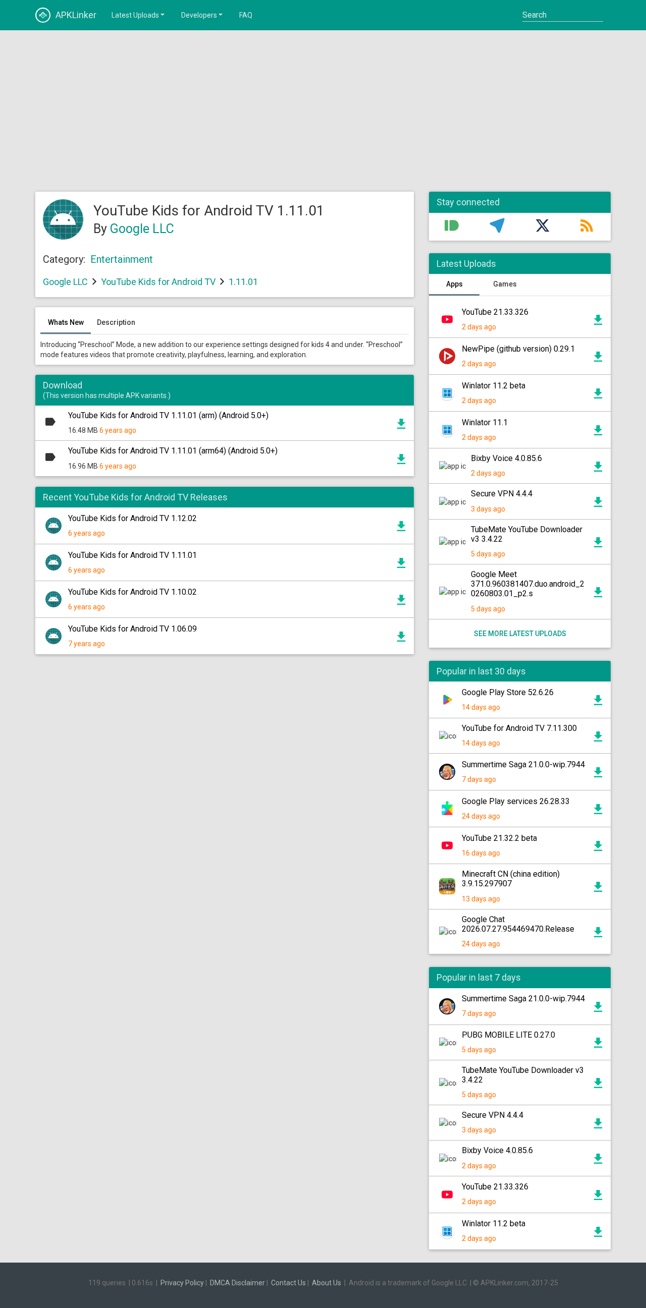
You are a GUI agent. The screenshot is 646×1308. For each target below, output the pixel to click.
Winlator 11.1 (485, 422)
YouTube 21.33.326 (495, 312)
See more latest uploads (520, 634)
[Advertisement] (323, 111)
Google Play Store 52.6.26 (508, 692)
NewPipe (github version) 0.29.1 (518, 349)
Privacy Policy (182, 1283)
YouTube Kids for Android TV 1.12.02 (132, 518)
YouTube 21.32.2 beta (499, 838)
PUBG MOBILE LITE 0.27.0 (508, 1035)
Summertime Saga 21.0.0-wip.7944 (523, 764)
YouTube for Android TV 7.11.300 (519, 728)
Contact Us (288, 1283)
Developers (199, 15)
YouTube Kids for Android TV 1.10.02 (132, 592)
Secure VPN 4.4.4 (501, 493)
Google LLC (142, 228)
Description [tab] (116, 322)
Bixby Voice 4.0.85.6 (506, 458)
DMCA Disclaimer (237, 1283)
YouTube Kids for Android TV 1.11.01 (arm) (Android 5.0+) (168, 415)
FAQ (245, 15)
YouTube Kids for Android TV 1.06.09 (132, 629)
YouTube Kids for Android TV (158, 281)
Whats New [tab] (66, 322)
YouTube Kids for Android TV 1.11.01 (132, 555)
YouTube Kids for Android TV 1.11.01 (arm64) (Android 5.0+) (173, 451)
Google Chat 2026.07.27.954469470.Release (518, 924)
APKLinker (76, 15)
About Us (326, 1283)
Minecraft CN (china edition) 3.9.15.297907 (511, 878)
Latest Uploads (135, 15)
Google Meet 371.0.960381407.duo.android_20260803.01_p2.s (527, 584)
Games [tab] (505, 284)
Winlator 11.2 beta (493, 385)
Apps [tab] (454, 284)
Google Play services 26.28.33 (516, 801)
